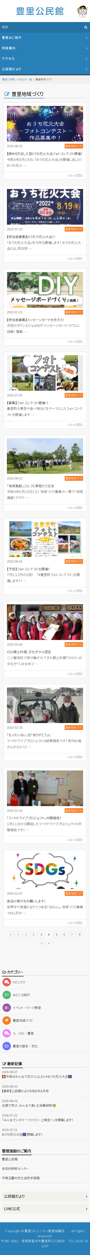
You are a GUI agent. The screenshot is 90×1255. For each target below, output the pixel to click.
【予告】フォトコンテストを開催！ (28, 569)
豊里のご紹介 (12, 37)
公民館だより (11, 69)
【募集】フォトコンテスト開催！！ (28, 403)
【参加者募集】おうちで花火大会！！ (31, 237)
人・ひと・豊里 (23, 1033)
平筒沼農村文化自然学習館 (21, 1178)
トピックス (19, 982)
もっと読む (76, 175)
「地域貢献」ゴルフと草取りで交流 (30, 486)
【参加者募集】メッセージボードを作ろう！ (35, 320)
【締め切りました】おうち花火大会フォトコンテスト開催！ (45, 153)
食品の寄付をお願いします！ (26, 901)
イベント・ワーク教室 (27, 1008)
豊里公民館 (10, 1159)
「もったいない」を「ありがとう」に (29, 735)
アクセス (8, 58)
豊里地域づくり (22, 1020)
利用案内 (9, 48)
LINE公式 (12, 1208)
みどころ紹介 (21, 995)
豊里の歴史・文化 (25, 1046)
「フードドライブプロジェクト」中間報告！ (34, 818)
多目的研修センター (15, 1168)
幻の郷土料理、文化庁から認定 (29, 652)
